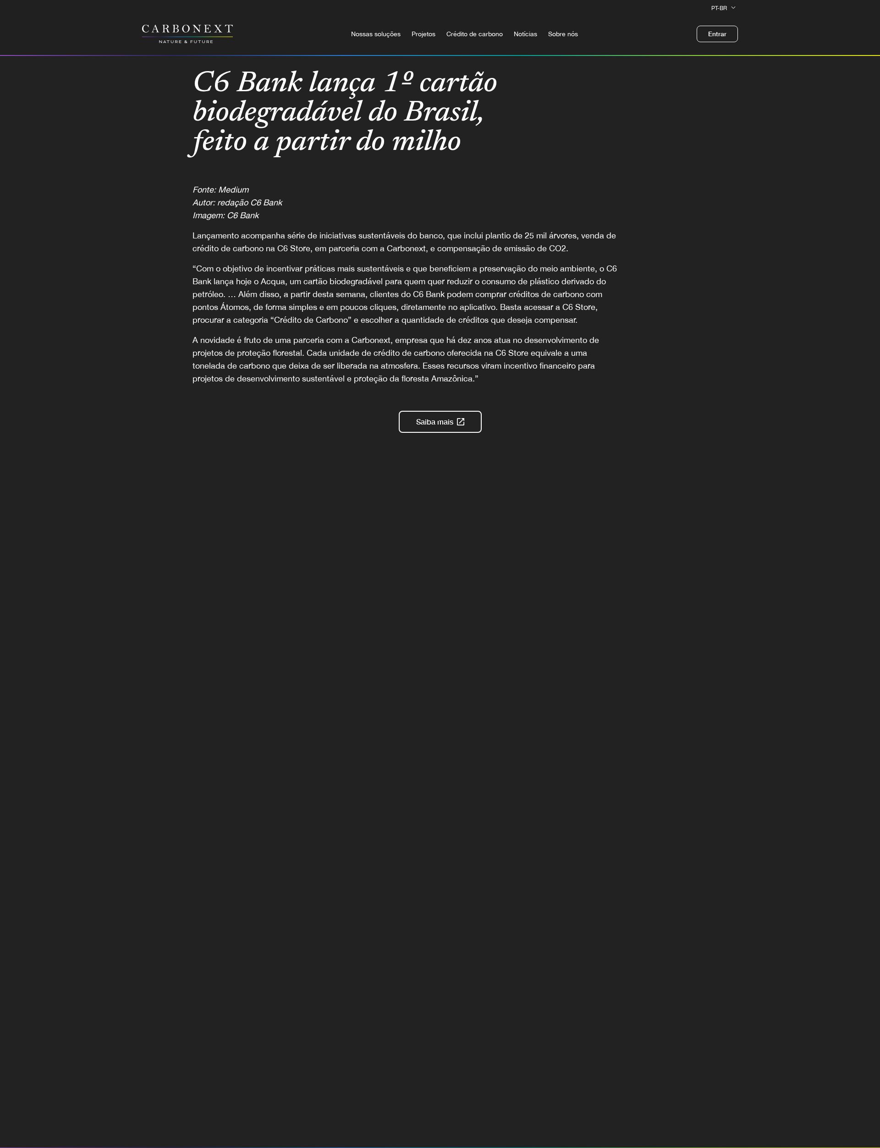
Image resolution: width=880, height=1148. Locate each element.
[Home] (187, 34)
